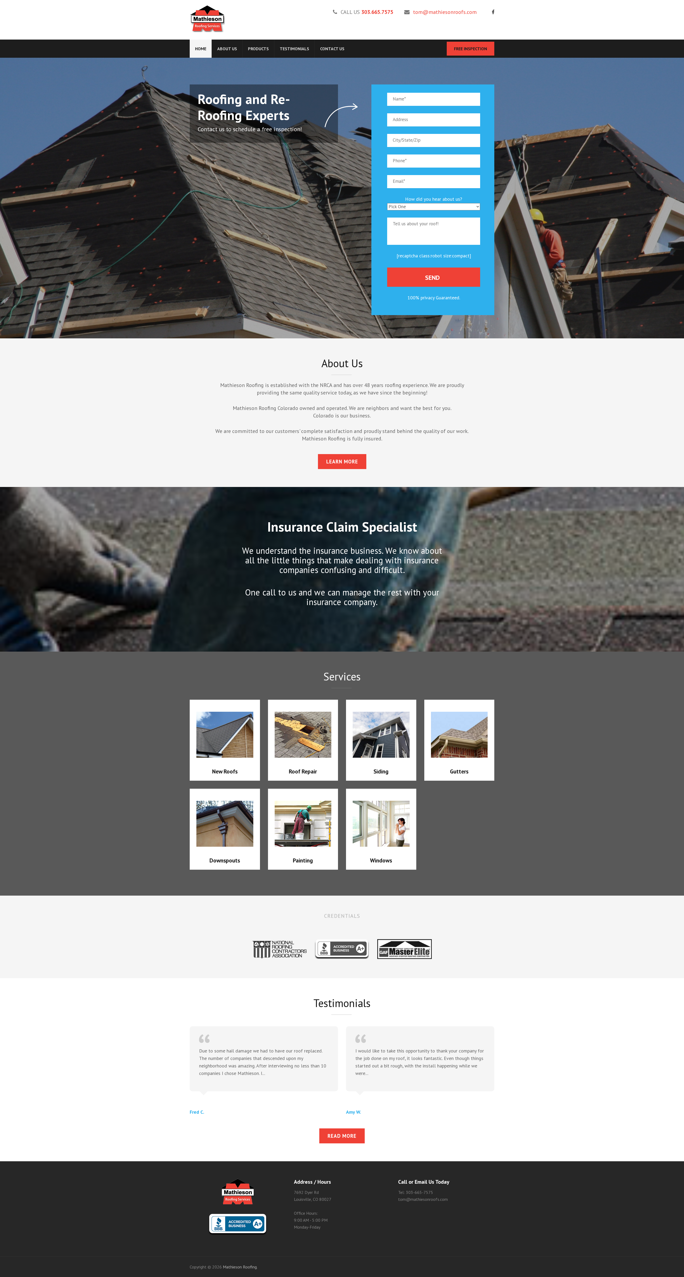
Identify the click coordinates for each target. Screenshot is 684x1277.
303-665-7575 (419, 1192)
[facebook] (493, 12)
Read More (342, 1136)
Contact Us (332, 48)
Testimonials (294, 48)
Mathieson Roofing (240, 1267)
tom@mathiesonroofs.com (445, 12)
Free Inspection (470, 48)
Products (258, 48)
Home (200, 48)
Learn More (342, 461)
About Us (227, 48)
